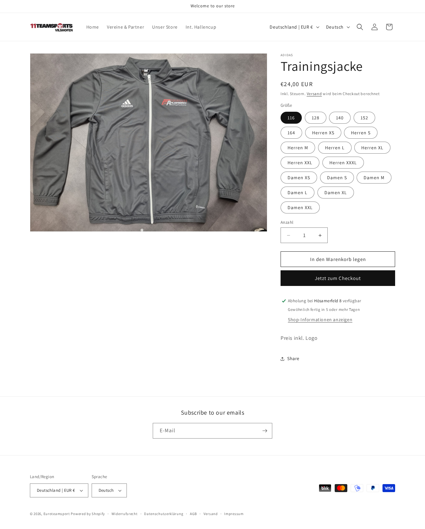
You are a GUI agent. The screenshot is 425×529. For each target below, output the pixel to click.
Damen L (297, 193)
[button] (360, 27)
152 (364, 118)
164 (291, 133)
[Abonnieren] (264, 431)
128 (315, 118)
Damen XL (335, 193)
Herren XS (323, 133)
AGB (193, 513)
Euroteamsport (56, 513)
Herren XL (372, 148)
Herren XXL (300, 163)
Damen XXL (300, 207)
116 (291, 118)
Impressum (233, 513)
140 (340, 118)
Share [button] (293, 358)
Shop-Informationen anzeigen (320, 320)
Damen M (374, 178)
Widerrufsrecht (125, 513)
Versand (314, 93)
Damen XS (299, 178)
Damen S (337, 178)
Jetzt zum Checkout (338, 278)
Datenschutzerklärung (163, 513)
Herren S (361, 133)
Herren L (335, 148)
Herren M (298, 148)
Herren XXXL (343, 163)
